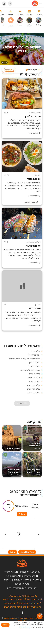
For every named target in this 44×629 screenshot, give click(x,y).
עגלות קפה (36, 351)
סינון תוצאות (32, 69)
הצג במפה (8, 70)
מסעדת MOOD (33, 245)
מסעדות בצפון (34, 362)
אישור (5, 625)
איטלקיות (38, 175)
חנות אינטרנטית (28, 576)
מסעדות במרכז (34, 366)
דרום (9, 588)
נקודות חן (16, 579)
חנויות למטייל (10, 572)
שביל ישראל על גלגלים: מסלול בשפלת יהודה (14, 472)
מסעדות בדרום (34, 374)
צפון (36, 588)
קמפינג (18, 583)
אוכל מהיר (31, 112)
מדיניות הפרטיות (24, 627)
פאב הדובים (35, 308)
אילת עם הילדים (34, 377)
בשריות (38, 112)
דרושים (23, 572)
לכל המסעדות (22, 403)
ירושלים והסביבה (20, 588)
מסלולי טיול (26, 579)
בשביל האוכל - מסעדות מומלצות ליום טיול (24, 358)
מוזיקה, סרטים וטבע (12, 448)
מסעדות (26, 583)
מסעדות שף (30, 242)
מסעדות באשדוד (33, 392)
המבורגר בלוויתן (33, 116)
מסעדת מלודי (34, 179)
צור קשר (34, 572)
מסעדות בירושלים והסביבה (30, 370)
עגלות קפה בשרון (33, 385)
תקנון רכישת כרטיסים (26, 618)
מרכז (30, 588)
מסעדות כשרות (34, 381)
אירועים (7, 579)
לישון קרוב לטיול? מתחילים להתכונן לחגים (33, 472)
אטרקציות (37, 579)
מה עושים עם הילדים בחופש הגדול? (34, 445)
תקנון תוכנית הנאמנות (10, 618)
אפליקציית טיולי (34, 355)
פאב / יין (38, 305)
